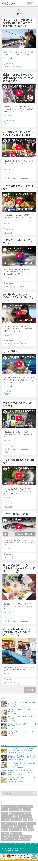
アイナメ (4, 809)
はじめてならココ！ (26, 806)
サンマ (4, 819)
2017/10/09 (9, 283)
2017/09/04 (10, 446)
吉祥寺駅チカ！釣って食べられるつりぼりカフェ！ (18, 133)
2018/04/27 (10, 121)
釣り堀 (7, 124)
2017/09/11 (9, 391)
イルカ (18, 813)
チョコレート (6, 823)
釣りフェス (20, 840)
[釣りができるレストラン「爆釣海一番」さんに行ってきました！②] (19, 587)
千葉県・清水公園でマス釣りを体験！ (19, 404)
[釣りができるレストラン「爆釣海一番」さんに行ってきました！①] (19, 651)
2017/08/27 (10, 554)
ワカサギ (4, 830)
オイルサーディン (7, 816)
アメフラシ (27, 809)
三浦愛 (19, 830)
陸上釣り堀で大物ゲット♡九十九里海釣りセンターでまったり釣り (18, 77)
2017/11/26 (9, 229)
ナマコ (14, 823)
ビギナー (15, 178)
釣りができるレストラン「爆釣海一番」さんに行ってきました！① (19, 631)
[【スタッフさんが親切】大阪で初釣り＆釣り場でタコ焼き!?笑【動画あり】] (19, 38)
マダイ (4, 826)
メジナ (17, 826)
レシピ (29, 826)
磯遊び (13, 833)
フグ (33, 823)
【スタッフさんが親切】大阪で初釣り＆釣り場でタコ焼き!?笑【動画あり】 (18, 23)
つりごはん (10, 806)
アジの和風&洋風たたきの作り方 (18, 461)
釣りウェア (12, 840)
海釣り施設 (5, 833)
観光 (22, 286)
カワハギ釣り (10, 351)
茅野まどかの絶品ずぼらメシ (10, 836)
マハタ (10, 826)
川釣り (7, 286)
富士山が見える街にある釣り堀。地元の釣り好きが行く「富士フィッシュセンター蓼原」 (22, 756)
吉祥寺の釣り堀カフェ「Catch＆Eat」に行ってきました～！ (18, 297)
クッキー (22, 816)
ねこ (16, 806)
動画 (25, 830)
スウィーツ (12, 819)
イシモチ (4, 813)
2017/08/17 (9, 618)
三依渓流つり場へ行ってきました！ (18, 242)
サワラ (29, 816)
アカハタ (12, 809)
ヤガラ (23, 826)
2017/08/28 (10, 503)
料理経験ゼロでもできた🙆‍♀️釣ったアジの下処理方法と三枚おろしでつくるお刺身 (21, 771)
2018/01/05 (9, 175)
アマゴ (19, 809)
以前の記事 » (30, 690)
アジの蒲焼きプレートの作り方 (18, 187)
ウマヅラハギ (26, 813)
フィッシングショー (24, 823)
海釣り (7, 67)
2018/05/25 (10, 64)
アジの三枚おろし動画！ (16, 514)
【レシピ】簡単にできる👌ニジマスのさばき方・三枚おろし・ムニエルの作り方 (21, 749)
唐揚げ (31, 830)
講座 (29, 836)
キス (16, 816)
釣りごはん (16, 67)
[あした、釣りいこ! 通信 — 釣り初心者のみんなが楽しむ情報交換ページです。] (8, 3)
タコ (30, 819)
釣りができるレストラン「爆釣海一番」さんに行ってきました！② (19, 568)
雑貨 (27, 840)
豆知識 (4, 840)
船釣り (19, 833)
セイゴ (19, 819)
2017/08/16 (9, 679)
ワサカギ (12, 830)
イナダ (11, 813)
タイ (25, 819)
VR (3, 806)
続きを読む (8, 58)
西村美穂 (23, 836)
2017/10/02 (9, 340)
